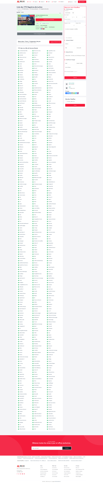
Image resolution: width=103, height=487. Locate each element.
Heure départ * (66, 14)
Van (40, 23)
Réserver (71, 1)
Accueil (30, 1)
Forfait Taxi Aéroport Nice (53, 458)
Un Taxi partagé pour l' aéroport (67, 456)
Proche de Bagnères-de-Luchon (40, 33)
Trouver (75, 105)
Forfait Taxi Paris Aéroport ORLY (28, 458)
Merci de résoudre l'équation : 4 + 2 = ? (70, 71)
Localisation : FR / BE (45, 23)
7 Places (37, 23)
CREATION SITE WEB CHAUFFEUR (63, 460)
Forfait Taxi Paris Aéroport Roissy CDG (41, 458)
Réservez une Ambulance (78, 456)
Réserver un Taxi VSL (27, 456)
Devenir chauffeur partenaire (52, 460)
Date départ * (66, 10)
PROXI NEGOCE (58, 481)
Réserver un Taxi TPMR (36, 456)
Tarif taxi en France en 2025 (56, 456)
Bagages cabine (78, 23)
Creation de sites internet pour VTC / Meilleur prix (38, 460)
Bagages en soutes (67, 23)
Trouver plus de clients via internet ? (76, 460)
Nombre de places (67, 19)
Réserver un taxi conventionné (63, 458)
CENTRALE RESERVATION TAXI (42, 16)
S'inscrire (67, 448)
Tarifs (48, 1)
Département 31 (20, 10)
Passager (54, 1)
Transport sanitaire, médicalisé (45, 456)
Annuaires (42, 1)
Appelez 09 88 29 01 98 (55, 42)
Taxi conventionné (69, 37)
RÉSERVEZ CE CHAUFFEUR (49, 19)
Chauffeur (61, 1)
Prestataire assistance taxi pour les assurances (76, 458)
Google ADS (27, 460)
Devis (76, 1)
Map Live (35, 1)
